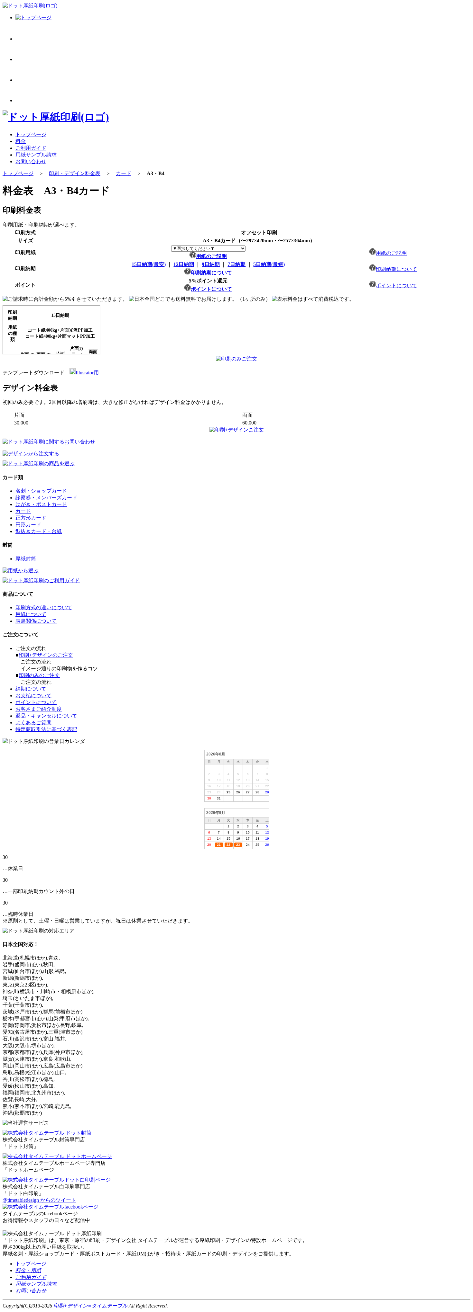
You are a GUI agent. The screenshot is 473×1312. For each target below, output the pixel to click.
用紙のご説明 (211, 256)
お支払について (33, 695)
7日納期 (236, 264)
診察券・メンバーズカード (46, 497)
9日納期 (211, 264)
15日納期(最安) (149, 264)
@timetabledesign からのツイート (39, 1200)
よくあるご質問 (33, 722)
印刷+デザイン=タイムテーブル (90, 1305)
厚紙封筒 (25, 558)
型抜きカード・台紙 (38, 531)
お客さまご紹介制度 (38, 709)
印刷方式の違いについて (43, 607)
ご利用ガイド (30, 148)
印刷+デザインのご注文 (46, 655)
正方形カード (30, 518)
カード (123, 173)
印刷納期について (211, 272)
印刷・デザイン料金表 (74, 173)
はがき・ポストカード (41, 504)
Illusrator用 (87, 372)
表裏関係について (36, 621)
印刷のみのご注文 (39, 675)
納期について (30, 689)
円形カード (28, 524)
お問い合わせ (30, 161)
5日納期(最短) (269, 264)
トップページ (30, 134)
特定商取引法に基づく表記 (46, 729)
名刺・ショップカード (41, 491)
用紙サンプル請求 (36, 154)
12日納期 (183, 264)
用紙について (30, 614)
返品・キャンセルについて (46, 715)
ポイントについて (211, 289)
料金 (20, 141)
